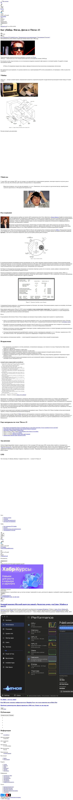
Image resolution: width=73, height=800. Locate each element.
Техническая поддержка (15, 797)
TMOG (11, 610)
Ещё (5, 709)
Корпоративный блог (8, 786)
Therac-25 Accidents (21, 394)
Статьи (5, 764)
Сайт (2, 548)
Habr (8, 798)
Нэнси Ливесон (55, 217)
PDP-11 (58, 230)
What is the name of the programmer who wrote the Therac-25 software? (19, 429)
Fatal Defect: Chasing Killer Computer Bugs (13, 430)
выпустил (58, 610)
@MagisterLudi (4, 556)
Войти (5, 758)
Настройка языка (4, 797)
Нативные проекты (8, 789)
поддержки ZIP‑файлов (42, 609)
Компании (5, 768)
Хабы (4, 767)
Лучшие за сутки (4, 715)
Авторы (5, 769)
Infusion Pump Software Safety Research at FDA (14, 435)
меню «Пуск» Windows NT (61, 609)
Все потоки (5, 1)
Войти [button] (2, 9)
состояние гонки (66, 321)
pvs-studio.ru (6, 734)
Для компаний (6, 778)
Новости (5, 765)
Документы (6, 779)
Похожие (11, 715)
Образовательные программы (10, 790)
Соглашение (6, 780)
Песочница (6, 770)
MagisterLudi (4, 26)
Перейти (3, 593)
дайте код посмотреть (6, 447)
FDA (20, 414)
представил (3, 610)
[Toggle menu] (1, 1)
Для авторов (6, 776)
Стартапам (6, 792)
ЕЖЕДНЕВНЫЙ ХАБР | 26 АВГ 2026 (10, 596)
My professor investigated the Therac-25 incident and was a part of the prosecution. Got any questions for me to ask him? (30, 427)
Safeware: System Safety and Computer (21, 434)
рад (35, 57)
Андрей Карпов (7, 753)
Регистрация (6, 759)
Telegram (6, 548)
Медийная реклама (8, 788)
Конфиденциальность (8, 782)
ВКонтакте (10, 548)
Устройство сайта (7, 775)
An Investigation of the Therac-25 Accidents (28, 431)
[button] (36, 378)
